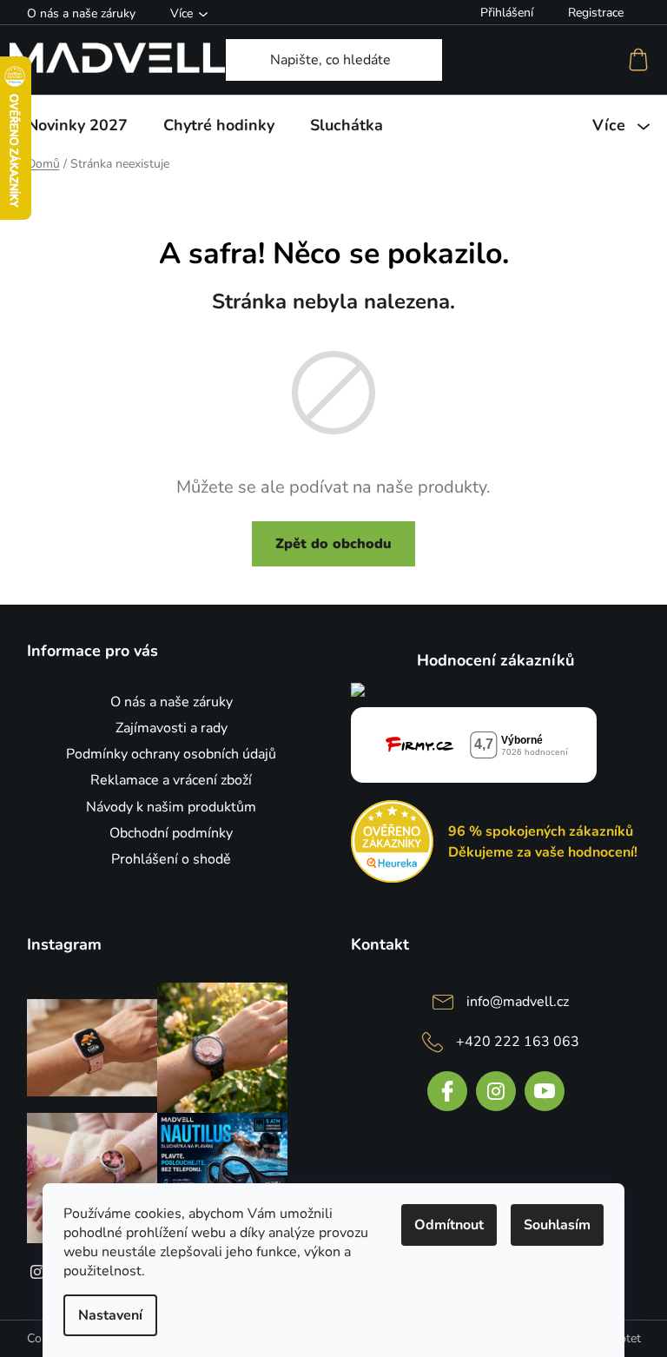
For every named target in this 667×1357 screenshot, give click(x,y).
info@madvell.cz (517, 1001)
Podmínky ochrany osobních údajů (171, 754)
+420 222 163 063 (517, 1041)
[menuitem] (77, 125)
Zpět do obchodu (333, 543)
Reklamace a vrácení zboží (171, 780)
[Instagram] (496, 1091)
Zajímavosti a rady (172, 728)
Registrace (596, 12)
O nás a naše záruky (81, 13)
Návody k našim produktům (171, 807)
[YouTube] (545, 1091)
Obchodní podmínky (171, 833)
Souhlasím (557, 1225)
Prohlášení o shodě (171, 859)
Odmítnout (449, 1225)
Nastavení (110, 1315)
